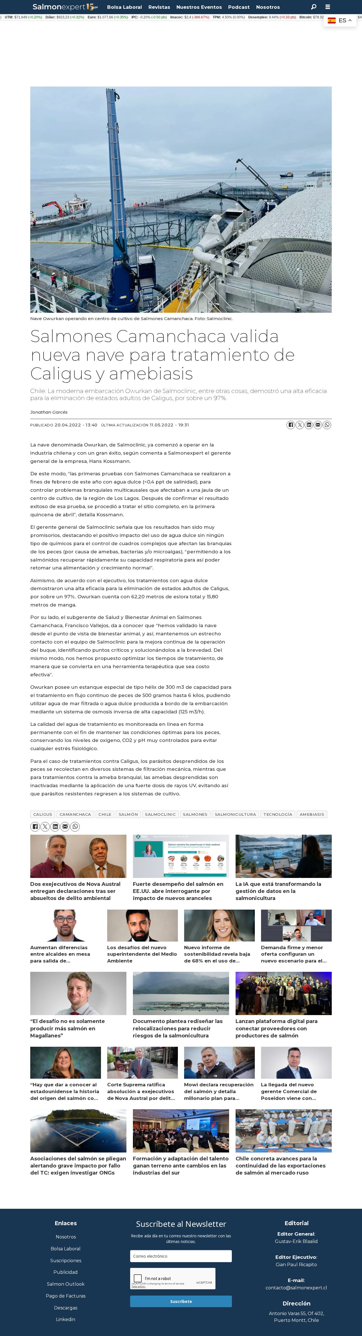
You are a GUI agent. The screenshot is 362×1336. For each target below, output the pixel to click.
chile (104, 814)
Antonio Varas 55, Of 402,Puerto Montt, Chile (296, 1317)
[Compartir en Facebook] (290, 425)
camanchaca (75, 814)
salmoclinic (160, 814)
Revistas (159, 7)
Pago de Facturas (65, 1296)
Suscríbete (181, 1301)
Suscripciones (65, 1261)
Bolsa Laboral (124, 7)
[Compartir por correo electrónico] (318, 425)
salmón (128, 814)
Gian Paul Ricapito (296, 1264)
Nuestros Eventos (199, 7)
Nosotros (268, 7)
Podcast (239, 7)
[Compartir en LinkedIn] (309, 425)
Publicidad (65, 1272)
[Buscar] (314, 7)
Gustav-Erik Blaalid (296, 1241)
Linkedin (65, 1320)
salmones (195, 814)
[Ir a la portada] (66, 7)
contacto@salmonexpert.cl (296, 1287)
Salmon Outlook (66, 1284)
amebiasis (312, 814)
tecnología (277, 814)
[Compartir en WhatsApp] (327, 425)
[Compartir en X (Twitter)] (300, 425)
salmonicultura (235, 814)
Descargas (65, 1308)
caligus (42, 814)
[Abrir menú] (328, 7)
